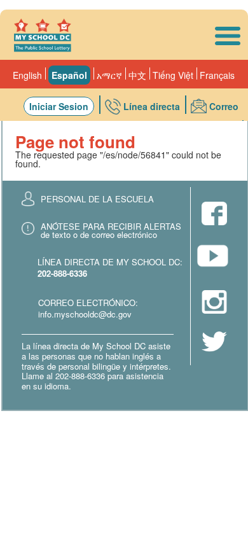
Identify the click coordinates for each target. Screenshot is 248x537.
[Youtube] (214, 259)
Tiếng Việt (173, 75)
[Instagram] (214, 303)
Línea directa (151, 106)
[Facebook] (214, 214)
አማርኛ (109, 75)
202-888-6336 (62, 273)
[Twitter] (214, 342)
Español (69, 75)
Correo (223, 106)
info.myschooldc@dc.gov (85, 314)
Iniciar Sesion (58, 106)
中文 (137, 75)
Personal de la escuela (97, 199)
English (27, 75)
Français (217, 75)
